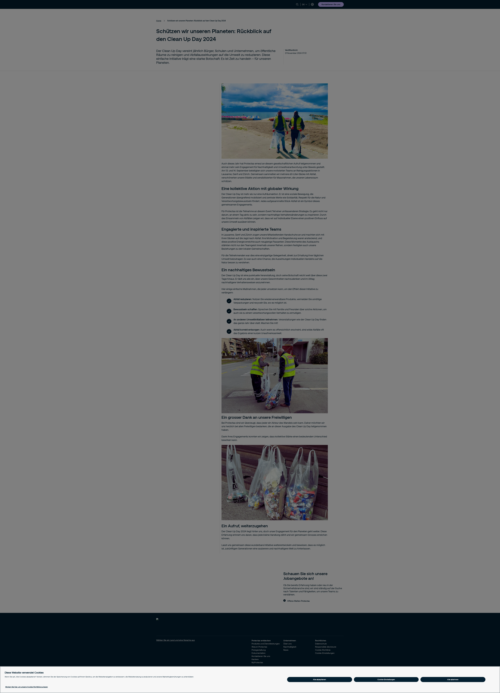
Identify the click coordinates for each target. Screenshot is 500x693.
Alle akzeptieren (319, 679)
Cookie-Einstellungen (386, 679)
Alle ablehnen (452, 679)
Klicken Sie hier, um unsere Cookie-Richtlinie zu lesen (26, 687)
